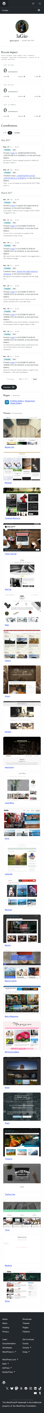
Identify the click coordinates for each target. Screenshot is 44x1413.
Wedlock (8, 1265)
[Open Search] (33, 3)
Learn (4, 1339)
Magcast (8, 910)
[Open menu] (40, 3)
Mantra (8, 945)
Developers (7, 1347)
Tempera (8, 1159)
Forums (17, 133)
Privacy (5, 1331)
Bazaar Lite (9, 447)
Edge (7, 625)
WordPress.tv (9, 1352)
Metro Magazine (11, 1016)
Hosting (5, 1327)
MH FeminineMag (12, 1052)
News (4, 1323)
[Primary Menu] (39, 10)
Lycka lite (8, 874)
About (5, 1319)
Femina (8, 661)
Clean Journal (10, 554)
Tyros (7, 1230)
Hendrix (8, 732)
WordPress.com (10, 1359)
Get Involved (28, 1339)
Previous (10, 379)
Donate (27, 1347)
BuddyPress (8, 1372)
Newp (7, 1088)
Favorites (8, 387)
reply (13, 153)
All (10, 133)
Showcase (27, 1319)
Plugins (26, 1327)
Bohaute (8, 483)
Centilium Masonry (12, 518)
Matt (5, 1364)
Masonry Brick (11, 981)
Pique (7, 1123)
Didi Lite (8, 589)
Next (35, 379)
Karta (7, 838)
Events (26, 1343)
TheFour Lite (10, 1194)
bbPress (7, 1368)
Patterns (26, 1331)
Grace (7, 696)
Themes (26, 1323)
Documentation (9, 1343)
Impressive (9, 767)
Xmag (7, 1301)
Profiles (5, 10)
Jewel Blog (9, 803)
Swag (26, 1352)
